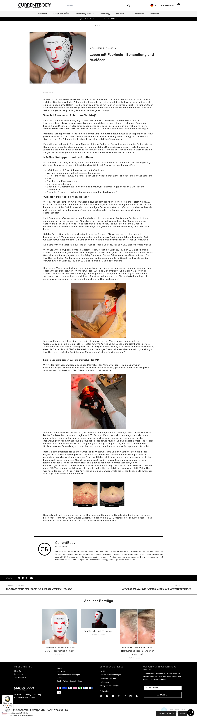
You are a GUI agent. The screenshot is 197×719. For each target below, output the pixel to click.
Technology (105, 14)
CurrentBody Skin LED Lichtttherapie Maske (127, 244)
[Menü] (11, 696)
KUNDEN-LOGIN (167, 5)
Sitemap (60, 678)
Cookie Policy (62, 681)
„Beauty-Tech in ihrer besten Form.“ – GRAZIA (98, 19)
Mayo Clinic (93, 165)
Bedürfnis (120, 14)
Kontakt (103, 671)
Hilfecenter (104, 682)
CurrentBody (111, 48)
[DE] (152, 5)
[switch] (7, 710)
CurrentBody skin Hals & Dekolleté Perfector (67, 344)
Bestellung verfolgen (108, 678)
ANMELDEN (162, 695)
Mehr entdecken (137, 14)
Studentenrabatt (20, 677)
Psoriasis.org (56, 218)
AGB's (59, 668)
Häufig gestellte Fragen (109, 686)
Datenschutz (19, 674)
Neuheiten (154, 14)
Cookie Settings (75, 681)
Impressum (61, 671)
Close (182, 713)
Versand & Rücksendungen (110, 675)
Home (97, 25)
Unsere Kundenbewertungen (68, 675)
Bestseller (42, 14)
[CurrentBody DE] (34, 6)
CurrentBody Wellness (85, 14)
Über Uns (18, 671)
